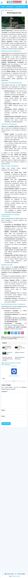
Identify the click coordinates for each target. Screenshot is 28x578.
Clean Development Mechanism (20, 358)
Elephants (7, 363)
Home (2, 6)
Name (3, 410)
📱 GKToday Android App (14, 576)
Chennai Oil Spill (9, 353)
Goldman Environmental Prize (21, 348)
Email (3, 416)
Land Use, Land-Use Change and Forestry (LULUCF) (7, 359)
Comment (4, 391)
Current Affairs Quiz (20, 6)
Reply (14, 381)
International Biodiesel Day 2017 (8, 348)
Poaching (18, 363)
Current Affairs (9, 6)
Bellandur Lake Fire (19, 352)
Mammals (12, 363)
